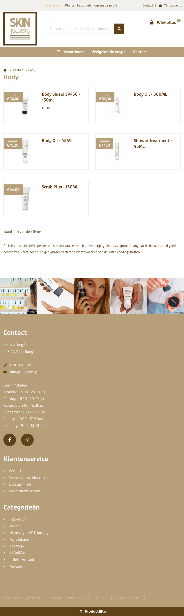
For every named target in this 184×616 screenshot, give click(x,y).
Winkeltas (166, 22)
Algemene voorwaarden (77, 598)
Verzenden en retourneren (29, 478)
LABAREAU (17, 553)
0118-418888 (20, 365)
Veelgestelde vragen (109, 52)
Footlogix (16, 546)
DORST (140, 598)
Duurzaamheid (20, 484)
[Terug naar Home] (5, 70)
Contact (147, 5)
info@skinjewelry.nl (25, 372)
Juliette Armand (21, 560)
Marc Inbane (19, 539)
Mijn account (172, 5)
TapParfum (17, 519)
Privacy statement (43, 598)
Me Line (15, 566)
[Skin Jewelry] (20, 28)
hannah (15, 526)
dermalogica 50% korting (28, 533)
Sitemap (104, 598)
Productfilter (96, 611)
